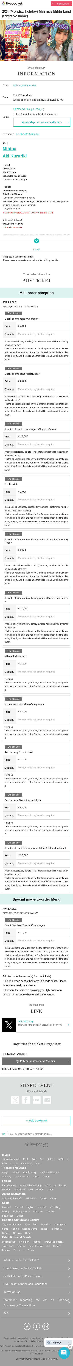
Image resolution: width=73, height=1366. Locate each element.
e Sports (38, 1211)
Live (30, 1189)
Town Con (7, 1246)
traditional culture (49, 1172)
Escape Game (29, 1228)
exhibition (50, 1185)
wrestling (55, 1207)
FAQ (6, 1313)
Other (38, 1163)
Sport (5, 1202)
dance (36, 1176)
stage (5, 1172)
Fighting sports (21, 1211)
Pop (34, 1159)
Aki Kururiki (29, 85)
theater (16, 1172)
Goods (39, 1189)
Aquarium (46, 1224)
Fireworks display (53, 1241)
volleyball (41, 1207)
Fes (41, 1159)
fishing (15, 1228)
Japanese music (11, 1159)
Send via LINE (37, 1100)
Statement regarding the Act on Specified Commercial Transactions (36, 1302)
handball (50, 1211)
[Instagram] (45, 1326)
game (5, 1228)
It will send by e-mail (47, 1100)
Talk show (19, 1189)
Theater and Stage (14, 1167)
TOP (4, 1134)
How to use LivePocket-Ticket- (23, 1268)
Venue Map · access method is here (42, 122)
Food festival (36, 1246)
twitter (15, 1100)
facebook (26, 1100)
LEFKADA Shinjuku (24, 109)
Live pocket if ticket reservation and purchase (12, 3)
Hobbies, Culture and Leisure (20, 1220)
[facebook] (36, 1326)
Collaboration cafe (12, 1198)
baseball (6, 1207)
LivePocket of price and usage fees (25, 1284)
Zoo (35, 1224)
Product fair (8, 1241)
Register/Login (63, 4)
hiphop (50, 1159)
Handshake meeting (30, 1185)
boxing (6, 1211)
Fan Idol (7, 1180)
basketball (7, 1215)
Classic (14, 1163)
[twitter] (27, 1326)
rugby (30, 1207)
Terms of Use (12, 1292)
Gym (27, 1224)
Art (48, 1246)
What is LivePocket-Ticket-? (21, 1260)
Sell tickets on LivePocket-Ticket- (23, 1276)
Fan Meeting (9, 1185)
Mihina (17, 85)
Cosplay (17, 1233)
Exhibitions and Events (16, 1237)
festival (37, 1241)
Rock (26, 1159)
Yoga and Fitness (11, 1224)
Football (19, 1207)
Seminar (21, 1246)
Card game (60, 1224)
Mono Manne (22, 1176)
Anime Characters (14, 1194)
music (6, 1154)
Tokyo (39, 109)
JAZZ (60, 1159)
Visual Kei (26, 1163)
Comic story (29, 1172)
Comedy (6, 1176)
